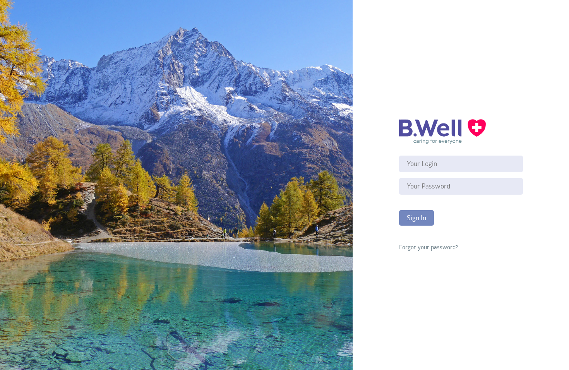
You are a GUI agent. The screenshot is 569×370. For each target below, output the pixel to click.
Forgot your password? (428, 247)
